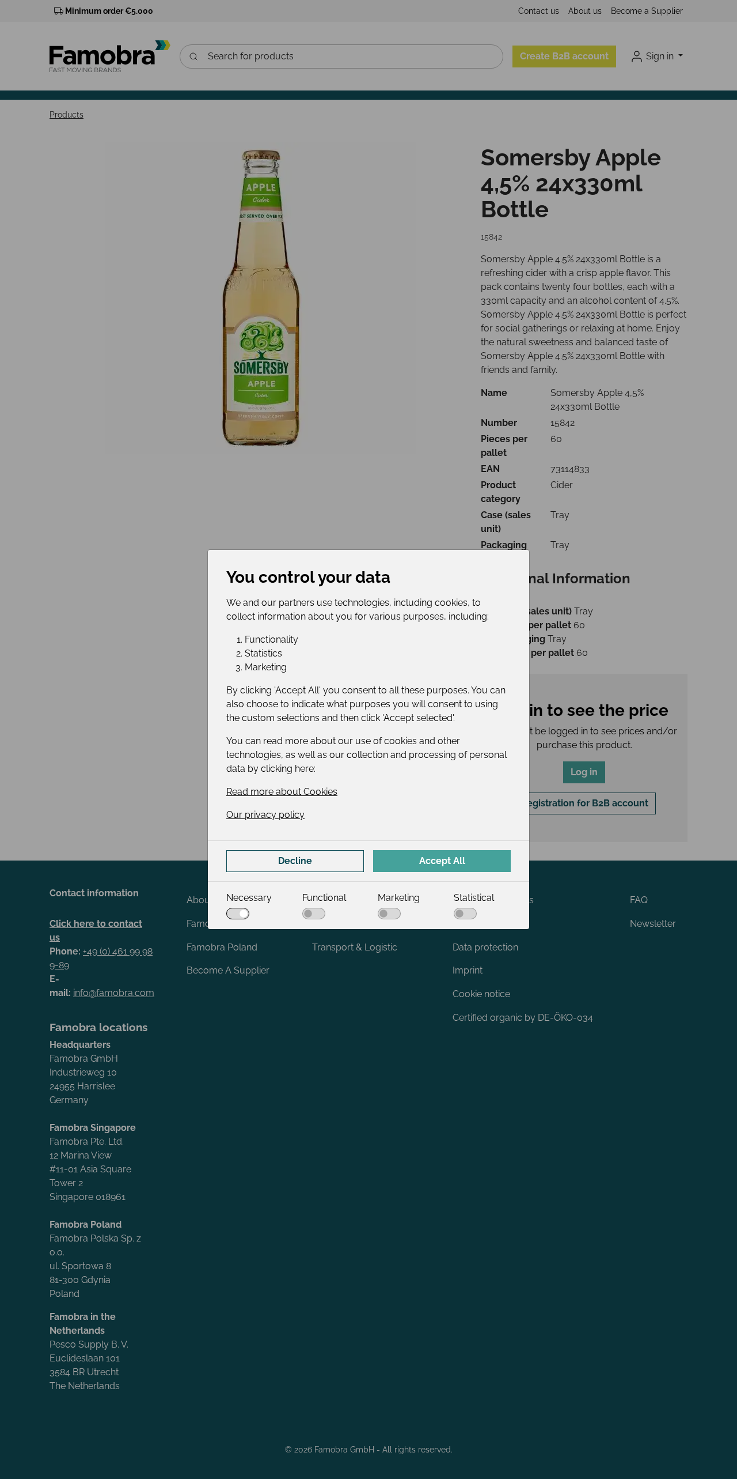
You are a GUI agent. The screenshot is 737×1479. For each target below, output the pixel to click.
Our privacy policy (265, 814)
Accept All (442, 860)
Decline (295, 860)
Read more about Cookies (281, 791)
